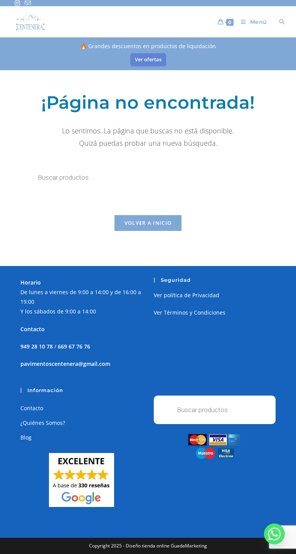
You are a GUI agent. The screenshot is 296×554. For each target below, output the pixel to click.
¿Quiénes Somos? (42, 422)
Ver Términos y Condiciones (189, 312)
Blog (26, 437)
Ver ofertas (148, 59)
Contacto (31, 408)
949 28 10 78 (36, 346)
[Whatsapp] (274, 534)
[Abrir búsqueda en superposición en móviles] (277, 22)
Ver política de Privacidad (186, 295)
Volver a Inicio (148, 222)
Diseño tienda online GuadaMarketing (166, 545)
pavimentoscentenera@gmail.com (65, 363)
